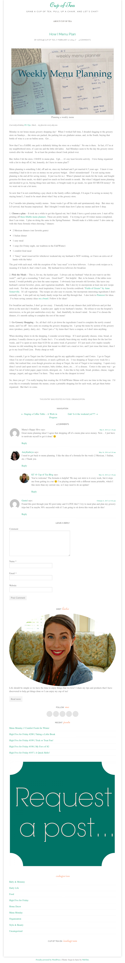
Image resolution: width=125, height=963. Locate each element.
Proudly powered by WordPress (48, 959)
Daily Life (14, 887)
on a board (43, 298)
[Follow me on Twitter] (56, 714)
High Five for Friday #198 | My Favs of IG (29, 746)
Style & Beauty (16, 924)
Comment (13, 528)
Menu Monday (16, 912)
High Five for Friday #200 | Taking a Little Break (32, 734)
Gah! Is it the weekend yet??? (83, 413)
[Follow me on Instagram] (69, 714)
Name (12, 561)
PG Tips (27, 125)
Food (67, 399)
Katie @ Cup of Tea (46, 40)
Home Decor (15, 906)
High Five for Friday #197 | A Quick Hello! (29, 752)
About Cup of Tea (62, 21)
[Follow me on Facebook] (49, 714)
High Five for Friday (18, 900)
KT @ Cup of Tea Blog (42, 474)
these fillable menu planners (33, 216)
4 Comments (84, 40)
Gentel (25, 500)
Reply (24, 443)
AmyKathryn (28, 452)
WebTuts (85, 959)
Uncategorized (15, 931)
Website (12, 585)
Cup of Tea (62, 5)
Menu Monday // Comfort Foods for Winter (29, 728)
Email (13, 573)
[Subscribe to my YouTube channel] (75, 714)
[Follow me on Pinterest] (62, 714)
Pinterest (101, 295)
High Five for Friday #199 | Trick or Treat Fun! (31, 740)
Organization (78, 399)
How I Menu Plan (62, 34)
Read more (16, 698)
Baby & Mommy (17, 881)
